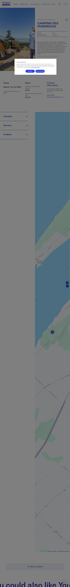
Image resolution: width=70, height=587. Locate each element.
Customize (30, 71)
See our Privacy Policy (35, 67)
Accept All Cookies (40, 71)
